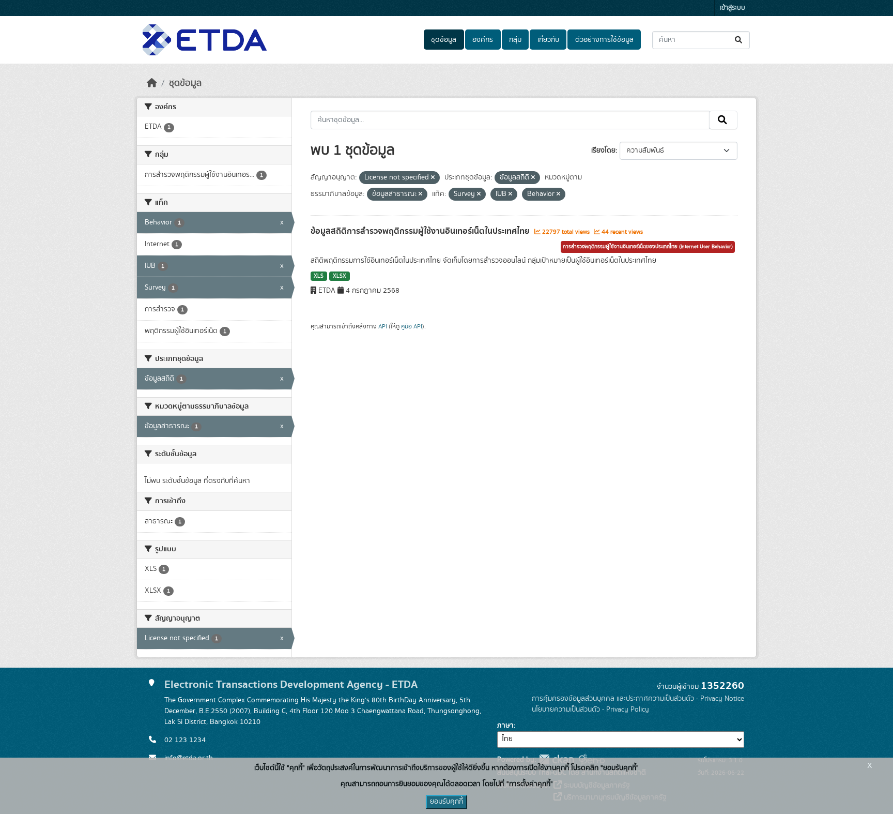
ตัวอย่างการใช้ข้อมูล (604, 40)
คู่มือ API (411, 326)
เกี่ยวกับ (548, 40)
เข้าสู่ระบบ (732, 8)
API (382, 326)
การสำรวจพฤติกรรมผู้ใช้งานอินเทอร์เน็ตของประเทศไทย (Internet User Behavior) (648, 246)
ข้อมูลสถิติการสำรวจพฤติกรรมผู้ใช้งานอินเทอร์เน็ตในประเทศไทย (421, 231)
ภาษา (505, 725)
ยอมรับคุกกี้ (446, 801)
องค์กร (482, 40)
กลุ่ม (515, 40)
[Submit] (739, 40)
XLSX (339, 276)
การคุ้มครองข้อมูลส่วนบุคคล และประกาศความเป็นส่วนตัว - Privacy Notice (638, 699)
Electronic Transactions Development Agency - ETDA (291, 684)
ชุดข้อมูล (443, 40)
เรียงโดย (603, 150)
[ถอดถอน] (433, 178)
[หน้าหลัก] (152, 83)
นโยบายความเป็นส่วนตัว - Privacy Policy (590, 709)
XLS (319, 276)
